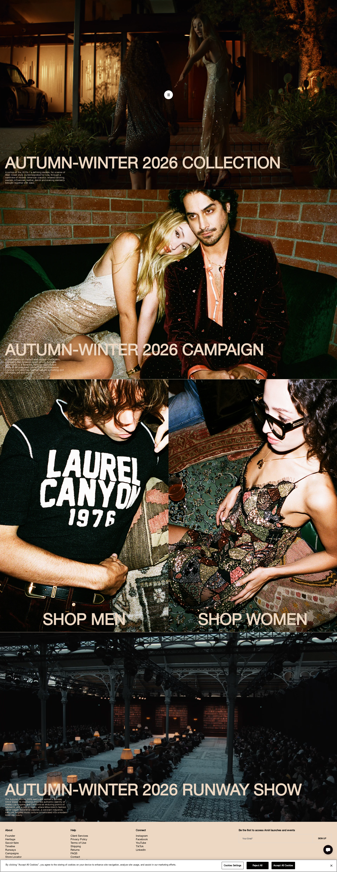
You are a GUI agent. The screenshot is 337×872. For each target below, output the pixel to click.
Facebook (142, 839)
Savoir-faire (12, 842)
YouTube (141, 842)
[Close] (331, 865)
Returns (75, 849)
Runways (10, 849)
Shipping (76, 846)
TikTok (140, 846)
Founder (10, 835)
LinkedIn (141, 849)
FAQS (74, 853)
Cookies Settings (232, 865)
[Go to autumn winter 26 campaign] (168, 284)
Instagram (142, 835)
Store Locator (13, 856)
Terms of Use (78, 842)
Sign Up (322, 838)
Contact (75, 856)
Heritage (10, 839)
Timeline (10, 846)
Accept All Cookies (283, 865)
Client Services (79, 835)
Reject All (257, 865)
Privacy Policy (79, 839)
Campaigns (12, 853)
